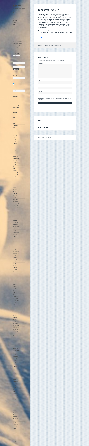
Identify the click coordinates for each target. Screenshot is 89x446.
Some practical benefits (17, 43)
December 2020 (16, 276)
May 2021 (14, 265)
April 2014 (15, 435)
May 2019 (14, 315)
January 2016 (15, 397)
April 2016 (15, 391)
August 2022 (15, 234)
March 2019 (15, 319)
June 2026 (14, 139)
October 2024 (15, 181)
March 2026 (15, 145)
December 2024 (16, 176)
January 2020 (15, 298)
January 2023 (15, 224)
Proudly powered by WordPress (44, 137)
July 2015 (14, 410)
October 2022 (15, 230)
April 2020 (15, 292)
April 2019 (15, 317)
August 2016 (15, 383)
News (14, 121)
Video (14, 26)
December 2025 (16, 152)
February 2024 (15, 197)
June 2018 (14, 337)
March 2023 (15, 220)
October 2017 (15, 354)
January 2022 (15, 249)
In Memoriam (15, 22)
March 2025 (15, 170)
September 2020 (16, 282)
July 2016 (14, 385)
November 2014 (16, 420)
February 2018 (15, 346)
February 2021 (15, 271)
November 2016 (16, 377)
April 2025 (15, 168)
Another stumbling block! (18, 41)
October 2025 (15, 156)
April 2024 (15, 193)
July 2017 (14, 360)
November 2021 (16, 253)
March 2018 (15, 344)
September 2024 (16, 183)
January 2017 (15, 373)
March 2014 (15, 437)
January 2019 (15, 323)
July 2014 (14, 428)
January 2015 (15, 416)
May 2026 (14, 141)
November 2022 (16, 228)
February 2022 (15, 247)
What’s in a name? (16, 45)
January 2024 (15, 199)
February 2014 (15, 439)
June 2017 (14, 362)
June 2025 (14, 164)
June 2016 (14, 387)
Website (40, 91)
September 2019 (16, 307)
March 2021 (15, 269)
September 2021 (16, 257)
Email (40, 86)
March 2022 (15, 245)
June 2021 (14, 263)
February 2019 (15, 321)
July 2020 (14, 286)
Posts (14, 123)
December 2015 (16, 399)
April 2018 (15, 342)
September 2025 (16, 158)
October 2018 (15, 329)
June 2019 (14, 313)
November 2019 (16, 302)
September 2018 (16, 331)
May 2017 (14, 364)
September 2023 (16, 207)
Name (39, 80)
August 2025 (15, 160)
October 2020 (15, 280)
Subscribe (15, 33)
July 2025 (14, 162)
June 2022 (14, 238)
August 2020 (15, 284)
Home (14, 18)
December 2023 (16, 201)
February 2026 (15, 148)
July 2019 (14, 311)
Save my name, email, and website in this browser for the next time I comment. (55, 99)
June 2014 (14, 430)
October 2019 (15, 304)
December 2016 (16, 375)
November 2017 (16, 352)
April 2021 (15, 267)
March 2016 (15, 393)
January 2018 (15, 348)
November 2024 (16, 178)
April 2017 (15, 366)
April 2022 (15, 242)
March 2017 (15, 368)
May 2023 (14, 216)
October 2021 (15, 255)
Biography (15, 20)
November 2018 (16, 327)
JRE (13, 119)
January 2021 (15, 273)
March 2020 (15, 294)
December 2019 (16, 300)
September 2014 (16, 424)
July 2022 (14, 236)
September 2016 (16, 381)
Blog (13, 115)
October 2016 (15, 379)
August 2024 (15, 185)
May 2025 (14, 166)
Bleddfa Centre (16, 31)
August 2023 (15, 209)
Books (14, 24)
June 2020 (14, 288)
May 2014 (14, 432)
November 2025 (16, 154)
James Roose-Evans (17, 6)
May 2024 (14, 191)
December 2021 (16, 251)
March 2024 (15, 195)
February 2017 (15, 371)
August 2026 (15, 135)
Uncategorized (15, 125)
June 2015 (14, 412)
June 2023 (14, 214)
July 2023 (14, 212)
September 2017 (16, 356)
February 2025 (15, 172)
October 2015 (15, 404)
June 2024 (14, 189)
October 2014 (15, 422)
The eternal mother (16, 107)
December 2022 (16, 226)
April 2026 (15, 143)
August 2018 (15, 333)
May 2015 (14, 414)
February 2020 (15, 296)
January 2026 (15, 150)
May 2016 (14, 389)
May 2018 (14, 340)
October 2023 (15, 205)
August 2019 (15, 309)
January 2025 (15, 174)
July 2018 (14, 335)
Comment (40, 63)
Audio (14, 28)
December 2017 (16, 350)
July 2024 (14, 187)
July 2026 (14, 137)
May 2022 (14, 240)
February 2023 (15, 222)
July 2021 (14, 261)
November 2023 (16, 203)
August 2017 (15, 358)
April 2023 (15, 218)
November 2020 (16, 278)
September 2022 (16, 232)
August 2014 (15, 426)
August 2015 (15, 408)
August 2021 (15, 259)
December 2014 (16, 418)
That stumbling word (17, 47)
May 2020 (14, 290)
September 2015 (16, 406)
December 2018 (16, 325)
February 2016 (15, 395)
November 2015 (16, 401)
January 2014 (15, 441)
